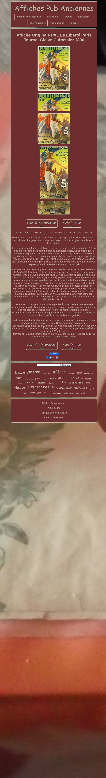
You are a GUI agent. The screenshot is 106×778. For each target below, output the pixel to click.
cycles (44, 379)
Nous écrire (54, 408)
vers (24, 393)
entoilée (80, 387)
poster (33, 372)
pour (37, 378)
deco (88, 383)
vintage (19, 387)
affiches (61, 382)
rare (19, 378)
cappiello (57, 393)
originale (64, 387)
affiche (59, 371)
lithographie (29, 379)
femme (52, 378)
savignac (46, 373)
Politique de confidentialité (53, 412)
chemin (20, 383)
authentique (69, 393)
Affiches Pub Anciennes (54, 403)
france (20, 372)
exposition (76, 383)
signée (71, 373)
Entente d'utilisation (54, 417)
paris (47, 392)
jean (39, 393)
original (30, 382)
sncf (79, 372)
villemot (51, 383)
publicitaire (40, 387)
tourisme (88, 379)
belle (77, 393)
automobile (88, 373)
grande (83, 393)
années (41, 382)
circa (79, 378)
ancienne (66, 377)
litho (32, 392)
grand (92, 389)
